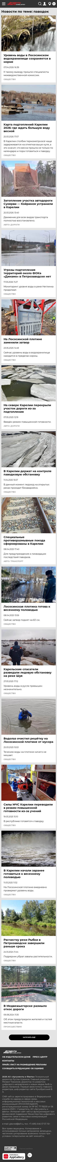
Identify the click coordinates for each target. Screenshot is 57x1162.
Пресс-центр (40, 1057)
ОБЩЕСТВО (10, 79)
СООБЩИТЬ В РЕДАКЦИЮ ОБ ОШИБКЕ (23, 1068)
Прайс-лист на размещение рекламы (24, 1064)
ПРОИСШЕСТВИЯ (13, 1027)
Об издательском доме (16, 1057)
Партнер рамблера (26, 1148)
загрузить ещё (29, 1037)
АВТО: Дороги (12, 225)
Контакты (8, 1061)
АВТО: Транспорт (13, 561)
